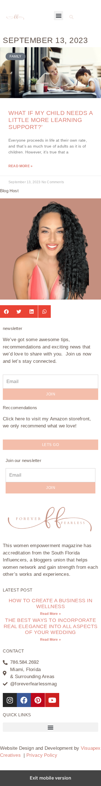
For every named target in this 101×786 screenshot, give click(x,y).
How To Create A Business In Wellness (51, 604)
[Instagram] (10, 700)
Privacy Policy (42, 755)
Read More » (20, 166)
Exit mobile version (51, 778)
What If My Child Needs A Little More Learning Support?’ (50, 120)
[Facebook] (24, 700)
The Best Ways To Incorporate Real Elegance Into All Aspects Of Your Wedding (51, 626)
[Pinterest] (38, 700)
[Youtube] (52, 700)
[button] (58, 15)
